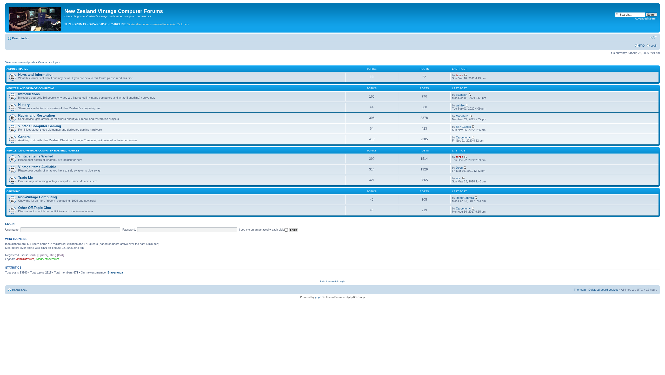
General (24, 137)
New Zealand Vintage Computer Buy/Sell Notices (42, 150)
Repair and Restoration (36, 115)
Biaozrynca (115, 272)
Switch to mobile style (332, 281)
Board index (20, 38)
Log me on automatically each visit (262, 229)
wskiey (460, 105)
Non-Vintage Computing (37, 197)
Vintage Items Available (37, 167)
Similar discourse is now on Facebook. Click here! (158, 24)
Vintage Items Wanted (35, 156)
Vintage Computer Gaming (39, 126)
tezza (459, 75)
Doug (459, 167)
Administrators (25, 258)
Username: (12, 229)
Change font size (653, 37)
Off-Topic (13, 191)
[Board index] (35, 17)
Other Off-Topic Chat (34, 208)
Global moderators (47, 258)
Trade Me (25, 178)
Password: (129, 229)
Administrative (17, 68)
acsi (458, 178)
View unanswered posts (20, 62)
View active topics (49, 62)
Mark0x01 (462, 116)
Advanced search (646, 18)
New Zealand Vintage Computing (30, 88)
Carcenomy (463, 137)
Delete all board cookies (603, 289)
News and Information (36, 75)
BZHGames (463, 126)
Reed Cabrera (465, 197)
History (24, 105)
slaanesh (461, 94)
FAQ (642, 45)
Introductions (29, 94)
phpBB (319, 297)
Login (653, 45)
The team (580, 289)
